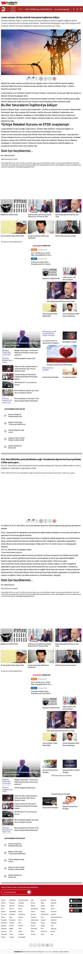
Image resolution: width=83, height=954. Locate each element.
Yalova (3, 937)
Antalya (11, 903)
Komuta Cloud (48, 951)
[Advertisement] (41, 184)
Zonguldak (21, 937)
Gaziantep (21, 914)
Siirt (10, 931)
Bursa (20, 908)
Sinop (20, 931)
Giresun (33, 914)
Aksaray (43, 900)
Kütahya (53, 923)
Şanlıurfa (44, 931)
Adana (3, 900)
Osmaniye (34, 928)
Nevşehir (4, 928)
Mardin (20, 926)
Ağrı (32, 900)
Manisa (11, 926)
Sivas (32, 931)
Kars (19, 920)
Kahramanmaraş (56, 917)
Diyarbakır (12, 911)
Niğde (11, 928)
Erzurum (4, 914)
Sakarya (53, 928)
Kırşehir (11, 923)
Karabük (4, 920)
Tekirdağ (4, 934)
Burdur (11, 908)
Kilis (19, 923)
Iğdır (10, 917)
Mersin (33, 926)
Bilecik (33, 906)
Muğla (43, 926)
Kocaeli (33, 923)
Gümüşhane (44, 914)
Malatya (3, 926)
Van (52, 934)
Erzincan (54, 911)
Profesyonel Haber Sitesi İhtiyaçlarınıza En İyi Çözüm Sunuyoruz (39, 9)
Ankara (3, 903)
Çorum (53, 908)
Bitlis (52, 906)
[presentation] (8, 9)
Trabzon (21, 934)
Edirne (33, 911)
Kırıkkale (54, 920)
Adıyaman (12, 900)
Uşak (42, 934)
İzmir (42, 917)
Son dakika (62, 9)
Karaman (12, 920)
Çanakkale (34, 908)
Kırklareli (4, 923)
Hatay (3, 917)
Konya (43, 923)
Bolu (2, 908)
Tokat (11, 934)
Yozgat (11, 937)
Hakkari (53, 914)
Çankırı (43, 908)
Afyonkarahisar (23, 900)
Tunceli (33, 934)
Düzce (20, 911)
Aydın (42, 903)
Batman (11, 906)
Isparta (20, 917)
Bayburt (21, 906)
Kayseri (43, 920)
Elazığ (43, 911)
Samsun (3, 931)
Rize (42, 928)
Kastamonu (34, 920)
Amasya (53, 900)
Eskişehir (12, 914)
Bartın (3, 906)
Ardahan (21, 903)
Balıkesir (53, 903)
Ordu (20, 928)
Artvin (33, 903)
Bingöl (43, 906)
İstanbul (33, 917)
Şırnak (53, 931)
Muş (52, 926)
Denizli (3, 911)
